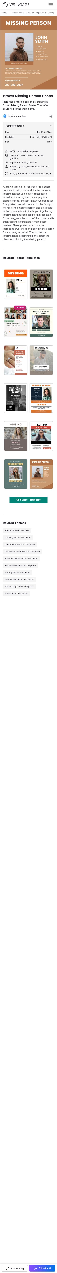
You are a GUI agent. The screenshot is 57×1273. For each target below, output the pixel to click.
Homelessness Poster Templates (20, 565)
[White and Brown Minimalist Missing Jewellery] (15, 360)
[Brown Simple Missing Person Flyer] (41, 284)
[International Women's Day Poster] (15, 322)
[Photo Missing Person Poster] (41, 360)
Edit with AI (44, 1268)
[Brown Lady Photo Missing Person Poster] (15, 436)
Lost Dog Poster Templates (18, 537)
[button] (15, 1268)
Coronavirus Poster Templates (19, 579)
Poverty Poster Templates (17, 572)
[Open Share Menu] (51, 116)
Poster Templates (36, 13)
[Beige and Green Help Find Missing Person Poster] (41, 322)
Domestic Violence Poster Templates (22, 551)
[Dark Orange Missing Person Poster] (41, 398)
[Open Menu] (51, 4)
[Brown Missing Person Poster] (41, 474)
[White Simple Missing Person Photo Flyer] (15, 398)
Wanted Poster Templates (17, 530)
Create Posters (17, 13)
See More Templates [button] (28, 499)
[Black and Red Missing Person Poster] (41, 436)
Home (4, 13)
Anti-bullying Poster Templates (19, 586)
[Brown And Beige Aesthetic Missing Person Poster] (15, 284)
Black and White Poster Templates (21, 558)
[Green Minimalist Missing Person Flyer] (15, 474)
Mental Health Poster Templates (20, 544)
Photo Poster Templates (16, 593)
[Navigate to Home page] (16, 4)
